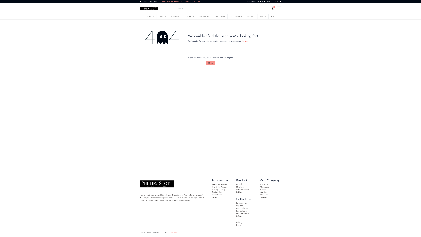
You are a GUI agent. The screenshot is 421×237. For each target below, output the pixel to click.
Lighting (239, 222)
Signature (240, 205)
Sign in (279, 8)
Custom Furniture (242, 189)
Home (210, 63)
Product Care (217, 192)
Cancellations (217, 195)
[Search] (241, 8)
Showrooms (264, 187)
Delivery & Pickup (218, 189)
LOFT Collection (242, 208)
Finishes (239, 192)
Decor (238, 225)
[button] (272, 16)
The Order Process (219, 187)
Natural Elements (242, 213)
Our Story (264, 192)
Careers (263, 189)
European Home (242, 203)
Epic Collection (242, 211)
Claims (214, 197)
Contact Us (264, 184)
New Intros (240, 187)
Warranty (263, 197)
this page (245, 41)
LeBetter (239, 216)
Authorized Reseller (219, 184)
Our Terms (264, 195)
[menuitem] (204, 16)
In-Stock (239, 184)
